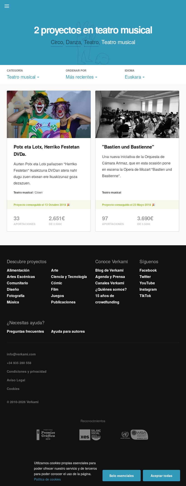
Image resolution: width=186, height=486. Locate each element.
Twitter (145, 276)
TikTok (145, 295)
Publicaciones (63, 302)
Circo (57, 42)
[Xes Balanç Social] (93, 435)
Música (13, 302)
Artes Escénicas (21, 276)
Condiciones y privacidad (26, 371)
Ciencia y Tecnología (69, 276)
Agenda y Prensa (110, 276)
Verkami (93, 7)
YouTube (147, 282)
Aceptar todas (161, 475)
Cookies (13, 388)
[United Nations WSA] (137, 435)
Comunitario (17, 282)
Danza (73, 42)
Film (54, 289)
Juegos (57, 295)
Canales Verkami (109, 282)
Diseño (13, 289)
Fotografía (15, 295)
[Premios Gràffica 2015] (49, 435)
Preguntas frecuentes (25, 331)
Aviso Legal (16, 380)
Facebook (148, 270)
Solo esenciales (121, 475)
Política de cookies (47, 479)
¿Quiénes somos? (111, 289)
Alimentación (18, 270)
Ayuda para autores (68, 331)
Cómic (56, 282)
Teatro (91, 42)
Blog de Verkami (109, 270)
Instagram (148, 289)
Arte (54, 270)
